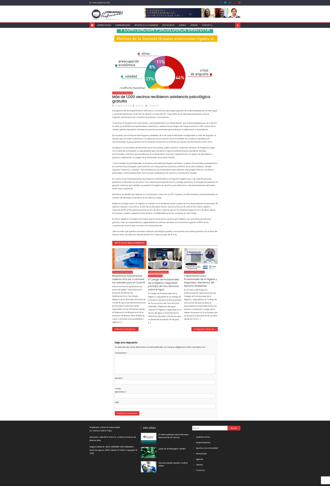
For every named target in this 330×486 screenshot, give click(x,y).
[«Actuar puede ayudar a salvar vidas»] (148, 466)
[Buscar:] (210, 428)
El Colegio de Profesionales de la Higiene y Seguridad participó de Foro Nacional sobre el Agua (163, 284)
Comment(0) (153, 105)
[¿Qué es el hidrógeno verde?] (148, 452)
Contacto (207, 25)
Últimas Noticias (155, 276)
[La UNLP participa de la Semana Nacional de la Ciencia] (148, 438)
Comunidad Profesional (122, 93)
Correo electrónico (121, 390)
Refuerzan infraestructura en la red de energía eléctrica (127, 329)
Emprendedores (123, 25)
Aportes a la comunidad (146, 25)
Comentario (121, 353)
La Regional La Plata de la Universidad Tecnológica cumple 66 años (205, 329)
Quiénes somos (104, 25)
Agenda (182, 25)
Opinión (193, 25)
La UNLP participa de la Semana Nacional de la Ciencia (173, 436)
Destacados (168, 25)
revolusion (139, 105)
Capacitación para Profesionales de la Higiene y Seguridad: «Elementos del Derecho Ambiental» (200, 280)
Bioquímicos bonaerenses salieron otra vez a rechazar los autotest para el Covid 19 (128, 279)
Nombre (119, 378)
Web (117, 402)
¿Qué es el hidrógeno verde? (172, 448)
